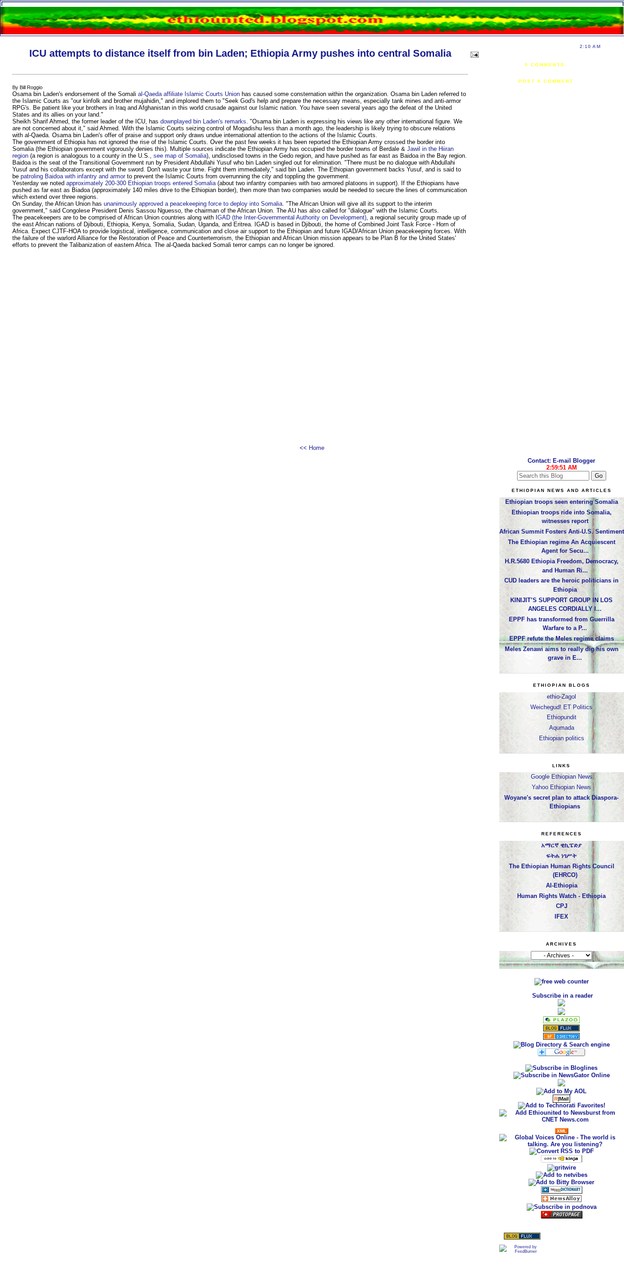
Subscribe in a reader (562, 995)
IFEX (561, 916)
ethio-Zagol (561, 696)
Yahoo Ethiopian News (561, 787)
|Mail (561, 1098)
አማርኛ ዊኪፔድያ (561, 845)
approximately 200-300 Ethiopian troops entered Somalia (141, 183)
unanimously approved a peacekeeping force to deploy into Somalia (193, 203)
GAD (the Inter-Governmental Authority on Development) (291, 217)
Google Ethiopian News (561, 776)
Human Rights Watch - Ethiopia (561, 896)
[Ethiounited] (561, 1067)
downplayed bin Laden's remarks (203, 121)
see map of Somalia (179, 155)
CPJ (561, 906)
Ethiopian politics (561, 738)
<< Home (312, 447)
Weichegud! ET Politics (561, 707)
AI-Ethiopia (561, 885)
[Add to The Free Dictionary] (561, 1191)
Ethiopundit (561, 717)
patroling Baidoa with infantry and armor (73, 176)
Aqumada (561, 727)
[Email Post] (473, 53)
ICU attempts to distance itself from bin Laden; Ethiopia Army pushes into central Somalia (240, 53)
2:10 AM (590, 46)
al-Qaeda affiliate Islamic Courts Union (189, 94)
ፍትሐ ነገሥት (561, 855)
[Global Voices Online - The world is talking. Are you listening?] (561, 1144)
